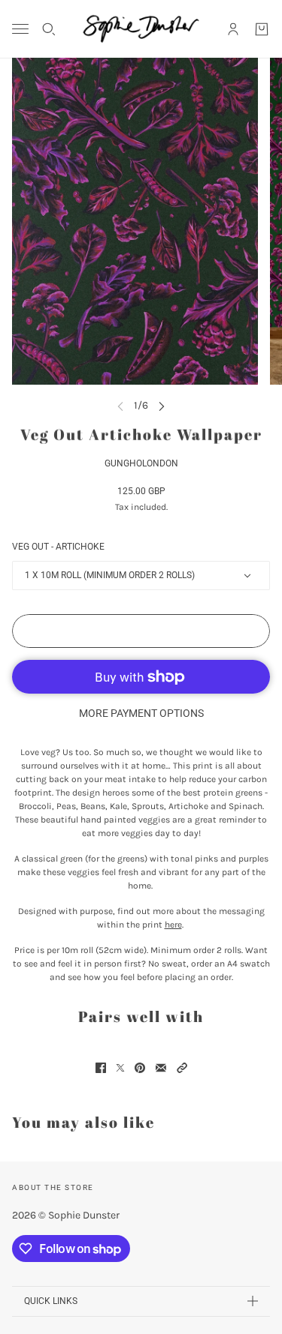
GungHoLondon (141, 463)
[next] (161, 405)
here (173, 924)
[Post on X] (120, 1068)
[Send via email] (161, 1068)
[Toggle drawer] (20, 29)
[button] (182, 1068)
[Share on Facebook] (100, 1068)
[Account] (233, 29)
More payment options (141, 713)
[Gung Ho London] (141, 29)
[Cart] (261, 29)
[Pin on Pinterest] (140, 1068)
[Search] (49, 29)
